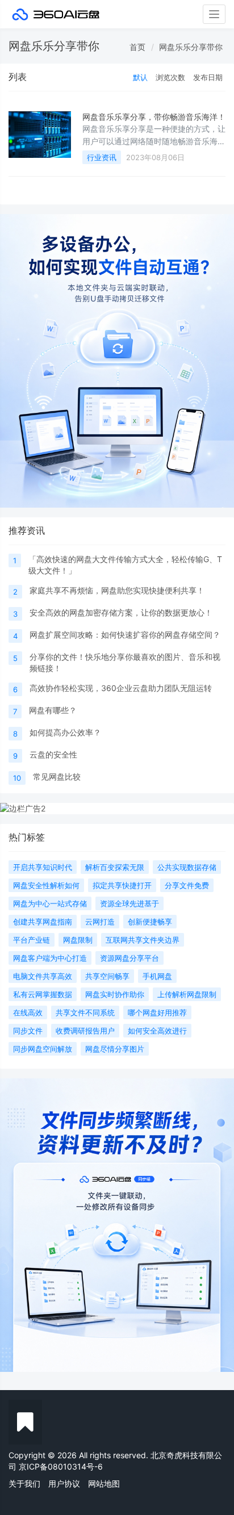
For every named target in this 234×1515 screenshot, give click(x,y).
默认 (140, 77)
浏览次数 (170, 77)
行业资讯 (101, 157)
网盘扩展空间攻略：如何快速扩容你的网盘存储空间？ (125, 634)
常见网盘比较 (57, 776)
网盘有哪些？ (53, 710)
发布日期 (208, 77)
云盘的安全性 (53, 754)
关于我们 (24, 1483)
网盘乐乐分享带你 (191, 47)
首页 (137, 47)
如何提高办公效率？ (65, 732)
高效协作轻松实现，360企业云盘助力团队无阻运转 (121, 688)
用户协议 (64, 1483)
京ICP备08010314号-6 (61, 1466)
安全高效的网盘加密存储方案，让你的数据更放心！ (121, 612)
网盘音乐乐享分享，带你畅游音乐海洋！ (153, 117)
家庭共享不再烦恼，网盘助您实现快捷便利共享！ (117, 590)
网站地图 (104, 1483)
